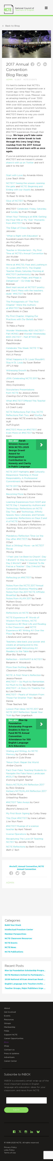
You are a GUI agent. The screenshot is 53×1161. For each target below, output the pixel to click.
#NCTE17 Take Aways (17, 802)
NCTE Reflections (15, 847)
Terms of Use (10, 1153)
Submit (16, 1110)
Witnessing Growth (16, 370)
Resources (9, 1020)
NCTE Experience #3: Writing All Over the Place (25, 630)
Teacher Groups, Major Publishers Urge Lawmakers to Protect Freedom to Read (25, 988)
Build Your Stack (13, 925)
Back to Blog (12, 26)
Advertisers (9, 1057)
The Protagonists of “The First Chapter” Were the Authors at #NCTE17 (22, 305)
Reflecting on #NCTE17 (18, 578)
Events (7, 1016)
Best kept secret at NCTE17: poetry (25, 287)
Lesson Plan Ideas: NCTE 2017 (22, 709)
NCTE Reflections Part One (20, 412)
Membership (9, 1027)
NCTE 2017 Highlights (17, 472)
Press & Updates (11, 1053)
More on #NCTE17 (26, 430)
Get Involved (10, 1012)
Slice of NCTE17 (14, 201)
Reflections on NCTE (17, 613)
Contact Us (9, 1050)
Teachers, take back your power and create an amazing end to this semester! (25, 645)
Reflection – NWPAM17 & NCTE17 (24, 659)
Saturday (41, 209)
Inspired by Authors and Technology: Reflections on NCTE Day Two (25, 508)
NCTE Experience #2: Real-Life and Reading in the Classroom (26, 624)
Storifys (38, 415)
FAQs (6, 1031)
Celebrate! (22, 209)
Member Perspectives (15, 934)
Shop (6, 1046)
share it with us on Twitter (20, 163)
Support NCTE (10, 1035)
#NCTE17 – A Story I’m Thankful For (25, 688)
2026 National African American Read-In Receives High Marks (25, 979)
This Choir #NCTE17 (16, 818)
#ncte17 (13, 866)
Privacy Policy (10, 1147)
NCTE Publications (14, 952)
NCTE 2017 (12, 486)
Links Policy (9, 1150)
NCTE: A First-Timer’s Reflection (23, 675)
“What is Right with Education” (22, 236)
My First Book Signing (17, 813)
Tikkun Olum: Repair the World (22, 762)
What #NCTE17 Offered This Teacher (26, 401)
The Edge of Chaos (16, 228)
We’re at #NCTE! (15, 265)
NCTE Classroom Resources (18, 939)
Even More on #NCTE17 (19, 433)
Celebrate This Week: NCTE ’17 (22, 348)
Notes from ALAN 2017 (18, 598)
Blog (6, 1042)
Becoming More (14, 494)
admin (9, 80)
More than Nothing (16, 667)
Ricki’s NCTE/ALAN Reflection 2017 (25, 785)
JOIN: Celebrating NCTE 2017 (21, 378)
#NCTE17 (11, 430)
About (7, 1008)
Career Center (10, 1061)
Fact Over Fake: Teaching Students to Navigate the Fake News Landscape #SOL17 (26, 773)
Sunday (14, 212)
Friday (32, 209)
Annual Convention (27, 866)
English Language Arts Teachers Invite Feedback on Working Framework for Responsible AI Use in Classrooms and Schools (25, 984)
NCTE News (10, 947)
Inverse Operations (16, 834)
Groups (7, 1023)
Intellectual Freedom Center (19, 930)
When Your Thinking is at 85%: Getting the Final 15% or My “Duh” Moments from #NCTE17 (26, 220)
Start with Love (14, 175)
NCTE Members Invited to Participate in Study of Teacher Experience (25, 975)
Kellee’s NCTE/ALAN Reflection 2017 (26, 791)
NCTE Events (30, 80)
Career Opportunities (13, 1038)
